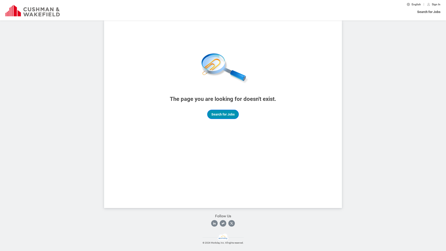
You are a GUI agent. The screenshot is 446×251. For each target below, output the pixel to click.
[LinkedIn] (214, 223)
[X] (231, 223)
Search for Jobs (428, 12)
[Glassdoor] (223, 223)
